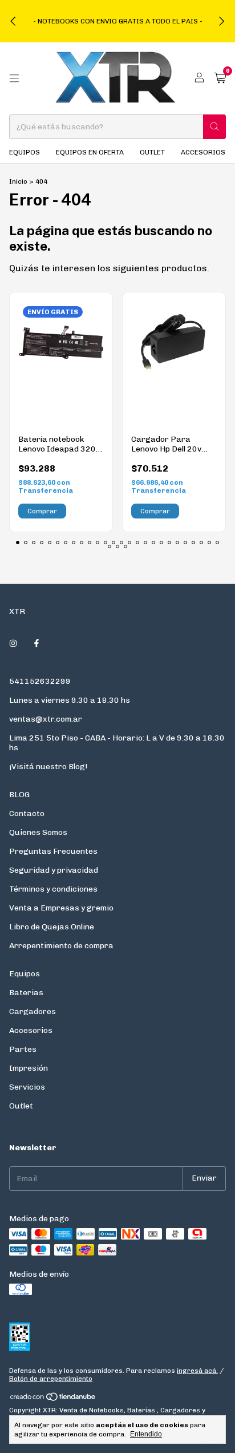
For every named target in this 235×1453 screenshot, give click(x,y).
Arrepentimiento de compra (61, 946)
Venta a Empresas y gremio (61, 908)
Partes (23, 1049)
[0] (220, 78)
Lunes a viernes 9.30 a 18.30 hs (69, 700)
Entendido (146, 1434)
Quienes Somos (38, 832)
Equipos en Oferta (90, 152)
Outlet (152, 152)
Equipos (24, 152)
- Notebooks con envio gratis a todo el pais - (117, 21)
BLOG (19, 794)
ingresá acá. (197, 1371)
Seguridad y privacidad (53, 870)
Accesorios (203, 152)
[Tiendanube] (53, 1399)
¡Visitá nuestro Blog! (48, 766)
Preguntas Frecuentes (53, 851)
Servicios (27, 1087)
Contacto (26, 813)
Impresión (28, 1068)
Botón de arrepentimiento (50, 1379)
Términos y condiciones (53, 889)
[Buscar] (214, 126)
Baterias (26, 992)
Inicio (18, 181)
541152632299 (40, 681)
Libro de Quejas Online (51, 927)
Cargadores (32, 1011)
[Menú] (14, 78)
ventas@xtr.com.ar (45, 719)
